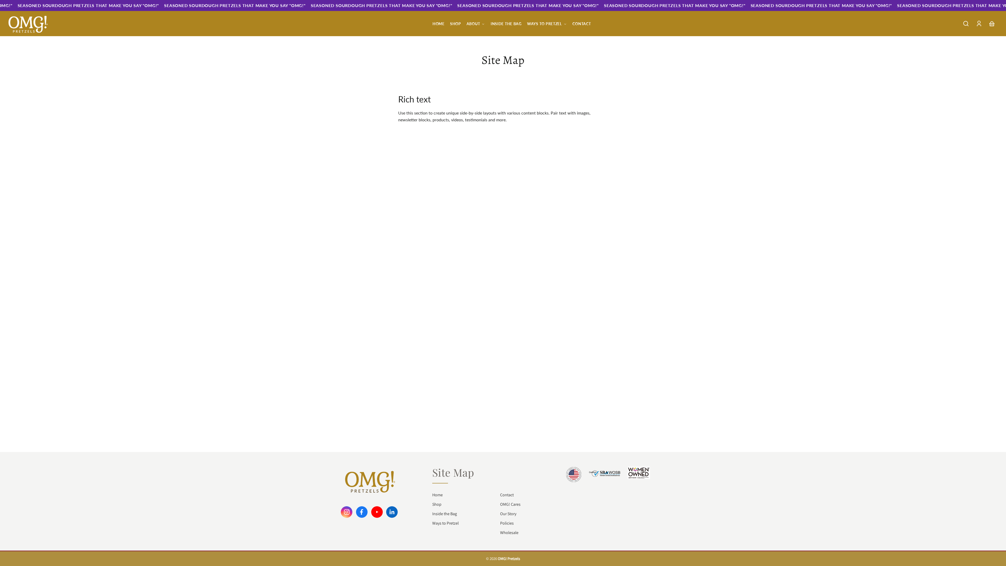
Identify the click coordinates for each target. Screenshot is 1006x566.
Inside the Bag (444, 513)
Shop (436, 504)
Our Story (508, 513)
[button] (966, 23)
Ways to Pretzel (445, 523)
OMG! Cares (510, 504)
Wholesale (509, 532)
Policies (507, 523)
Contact (507, 494)
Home (437, 494)
